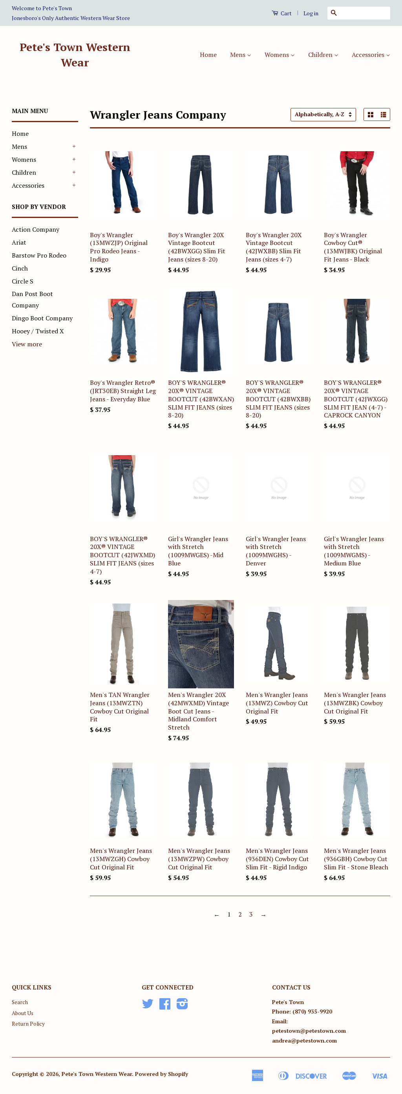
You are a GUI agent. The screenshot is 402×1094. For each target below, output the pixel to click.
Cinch (20, 268)
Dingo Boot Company (42, 318)
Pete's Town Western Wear (75, 55)
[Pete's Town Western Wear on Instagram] (182, 1006)
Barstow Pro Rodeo (39, 255)
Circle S (22, 281)
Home (208, 54)
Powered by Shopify (161, 1074)
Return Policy (28, 1023)
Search (20, 1002)
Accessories (369, 54)
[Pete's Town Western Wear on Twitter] (147, 1006)
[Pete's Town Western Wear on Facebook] (165, 1006)
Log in (310, 13)
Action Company (35, 229)
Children (321, 54)
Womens (278, 54)
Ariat (19, 242)
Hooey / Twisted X (38, 331)
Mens (238, 54)
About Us (22, 1013)
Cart (286, 13)
